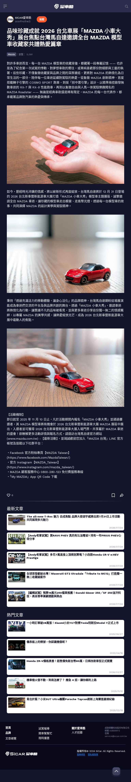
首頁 (8, 727)
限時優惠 (44, 738)
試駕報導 (44, 728)
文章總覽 (10, 738)
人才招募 (77, 732)
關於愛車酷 (78, 728)
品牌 (8, 732)
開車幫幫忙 (45, 733)
